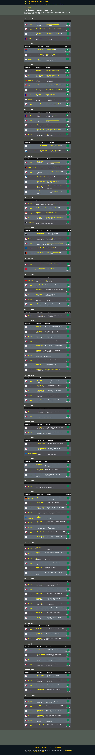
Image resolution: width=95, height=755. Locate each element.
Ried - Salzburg (50, 268)
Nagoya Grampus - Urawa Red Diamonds (54, 217)
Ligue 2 (29, 38)
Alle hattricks (27, 7)
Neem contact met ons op (47, 747)
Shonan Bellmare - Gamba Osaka (53, 129)
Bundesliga (30, 280)
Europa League (31, 222)
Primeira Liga (30, 80)
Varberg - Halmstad (51, 247)
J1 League (30, 24)
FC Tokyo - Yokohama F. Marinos (53, 191)
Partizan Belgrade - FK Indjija (51, 212)
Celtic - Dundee (50, 176)
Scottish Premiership (32, 150)
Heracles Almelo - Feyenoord (52, 59)
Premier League (31, 369)
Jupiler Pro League (32, 167)
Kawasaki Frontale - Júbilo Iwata (52, 103)
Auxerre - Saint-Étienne (51, 115)
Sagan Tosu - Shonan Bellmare (52, 134)
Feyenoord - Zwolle (50, 49)
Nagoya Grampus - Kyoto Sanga (53, 33)
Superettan (30, 248)
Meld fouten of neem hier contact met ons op (36, 751)
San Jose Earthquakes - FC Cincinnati (53, 84)
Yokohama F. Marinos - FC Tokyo (53, 161)
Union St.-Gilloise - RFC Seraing (53, 166)
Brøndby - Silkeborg (50, 99)
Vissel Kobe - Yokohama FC (52, 181)
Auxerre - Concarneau (50, 94)
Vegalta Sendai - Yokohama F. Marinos (55, 242)
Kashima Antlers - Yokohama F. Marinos (55, 185)
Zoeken (56, 4)
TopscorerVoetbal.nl (38, 1)
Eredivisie (30, 50)
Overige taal (68, 750)
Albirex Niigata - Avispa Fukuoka (53, 124)
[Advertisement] (47, 737)
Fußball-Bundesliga (32, 269)
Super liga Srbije (31, 213)
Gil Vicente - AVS (49, 80)
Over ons (37, 747)
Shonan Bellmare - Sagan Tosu (52, 119)
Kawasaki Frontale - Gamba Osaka (52, 203)
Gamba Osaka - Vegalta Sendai (51, 207)
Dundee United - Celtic (54, 150)
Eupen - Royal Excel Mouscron (53, 252)
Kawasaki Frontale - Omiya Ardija (54, 263)
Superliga (30, 99)
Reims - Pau (49, 38)
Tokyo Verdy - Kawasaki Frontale (52, 70)
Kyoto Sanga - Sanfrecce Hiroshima (53, 89)
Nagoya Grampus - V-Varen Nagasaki (54, 238)
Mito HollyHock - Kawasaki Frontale (54, 28)
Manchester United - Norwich (51, 369)
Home (31, 4)
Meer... (62, 4)
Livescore (49, 4)
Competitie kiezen (40, 4)
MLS (29, 85)
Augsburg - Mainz (49, 280)
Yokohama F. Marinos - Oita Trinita (54, 171)
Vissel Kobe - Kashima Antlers (53, 23)
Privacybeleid (58, 747)
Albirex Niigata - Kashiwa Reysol (53, 54)
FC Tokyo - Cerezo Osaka (55, 145)
